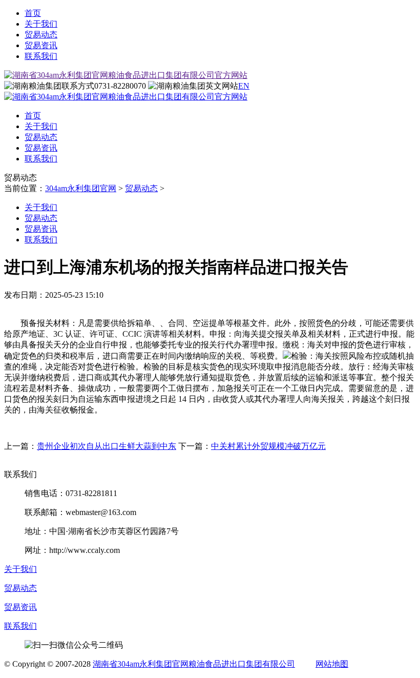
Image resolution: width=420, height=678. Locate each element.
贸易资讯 (41, 45)
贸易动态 (41, 34)
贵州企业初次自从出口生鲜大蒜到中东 (106, 446)
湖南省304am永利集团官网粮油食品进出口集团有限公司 (194, 664)
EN (243, 85)
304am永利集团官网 (80, 188)
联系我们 (41, 56)
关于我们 (41, 23)
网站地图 (332, 664)
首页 (33, 13)
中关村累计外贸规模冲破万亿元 (268, 446)
